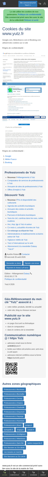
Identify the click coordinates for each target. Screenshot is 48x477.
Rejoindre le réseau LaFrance (17, 268)
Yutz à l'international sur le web (20, 243)
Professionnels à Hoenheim (14, 421)
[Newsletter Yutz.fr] (40, 3)
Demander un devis (13, 263)
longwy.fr (20, 430)
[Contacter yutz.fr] (44, 3)
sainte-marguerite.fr (34, 443)
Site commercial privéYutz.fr (28, 4)
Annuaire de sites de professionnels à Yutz (25, 187)
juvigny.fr (28, 425)
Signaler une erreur (32, 263)
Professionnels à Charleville (14, 407)
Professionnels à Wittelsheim (14, 439)
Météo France (11, 159)
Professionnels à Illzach (12, 425)
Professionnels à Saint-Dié (14, 443)
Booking (8, 162)
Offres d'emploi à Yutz (16, 190)
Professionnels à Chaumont (14, 412)
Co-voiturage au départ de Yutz (20, 231)
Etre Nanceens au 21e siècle (14, 456)
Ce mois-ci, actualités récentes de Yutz (23, 228)
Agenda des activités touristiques (21, 206)
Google (8, 156)
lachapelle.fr (8, 430)
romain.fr (30, 430)
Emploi (24, 475)
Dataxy (27, 274)
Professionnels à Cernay (13, 398)
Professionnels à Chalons (13, 403)
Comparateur (14, 475)
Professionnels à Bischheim (14, 389)
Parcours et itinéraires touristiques (21, 215)
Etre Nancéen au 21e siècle (14, 447)
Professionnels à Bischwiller (14, 394)
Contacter (26, 254)
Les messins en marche (13, 452)
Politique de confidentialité (29, 15)
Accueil (4, 475)
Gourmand (33, 475)
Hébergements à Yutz (26, 177)
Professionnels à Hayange (13, 416)
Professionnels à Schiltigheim (15, 434)
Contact (43, 475)
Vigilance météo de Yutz (17, 240)
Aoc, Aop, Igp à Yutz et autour (19, 224)
